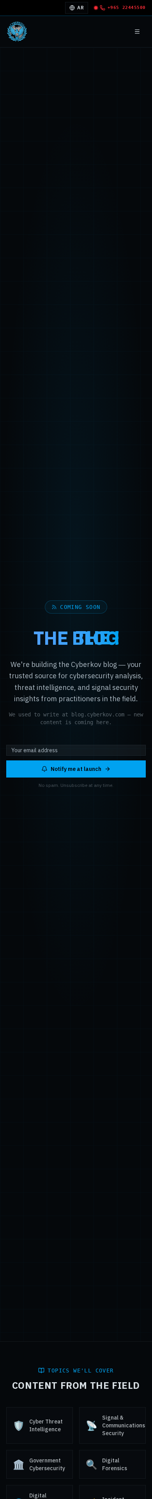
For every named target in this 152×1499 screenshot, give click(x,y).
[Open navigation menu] (137, 31)
